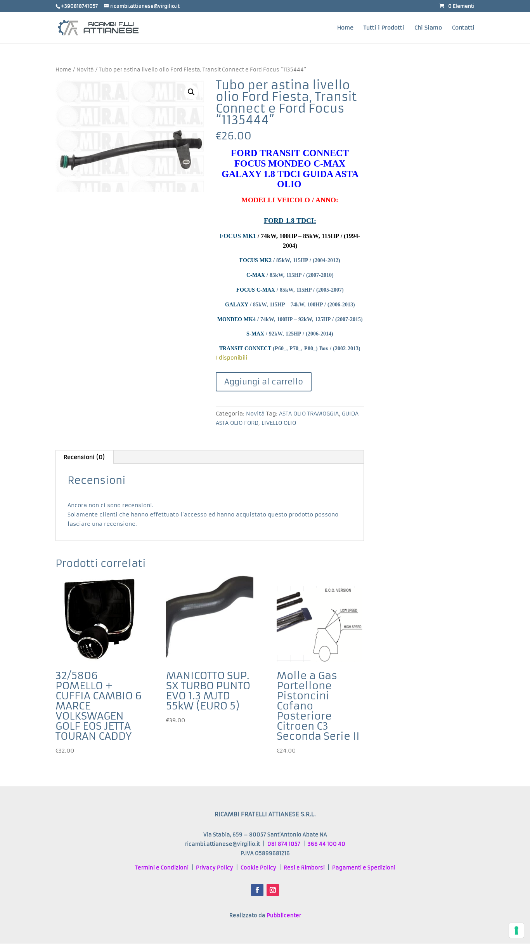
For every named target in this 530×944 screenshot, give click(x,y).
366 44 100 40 (326, 844)
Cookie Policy (258, 867)
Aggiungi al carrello (263, 381)
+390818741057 (79, 6)
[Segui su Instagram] (273, 890)
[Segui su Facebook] (257, 890)
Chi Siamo (428, 28)
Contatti (463, 28)
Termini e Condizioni (162, 867)
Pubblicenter (284, 915)
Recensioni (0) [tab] (84, 457)
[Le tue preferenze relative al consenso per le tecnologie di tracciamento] (516, 930)
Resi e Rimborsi (304, 867)
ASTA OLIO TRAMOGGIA (309, 413)
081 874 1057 (283, 844)
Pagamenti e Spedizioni (363, 867)
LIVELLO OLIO (279, 422)
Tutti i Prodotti (384, 28)
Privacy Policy (214, 867)
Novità (85, 69)
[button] (191, 92)
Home (345, 28)
